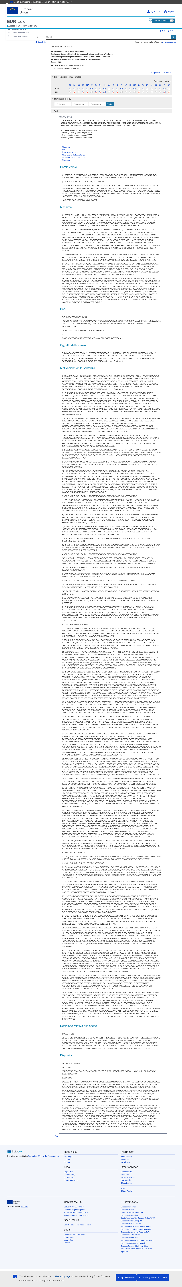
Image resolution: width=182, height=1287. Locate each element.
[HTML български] (70, 88)
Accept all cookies (126, 1277)
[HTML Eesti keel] (91, 88)
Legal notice (68, 1172)
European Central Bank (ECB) (131, 1221)
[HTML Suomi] (164, 88)
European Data (126, 1172)
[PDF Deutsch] (87, 92)
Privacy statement (71, 1180)
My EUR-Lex (156, 12)
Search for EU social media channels (78, 1225)
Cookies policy (69, 1175)
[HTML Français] (104, 88)
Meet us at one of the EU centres (76, 1215)
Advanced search (169, 42)
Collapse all (167, 73)
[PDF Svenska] (169, 92)
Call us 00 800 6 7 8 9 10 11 (74, 1207)
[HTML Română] (151, 88)
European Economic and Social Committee (137, 1229)
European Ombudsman (129, 1238)
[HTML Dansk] (83, 88)
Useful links (125, 1162)
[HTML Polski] (143, 88)
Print (171, 31)
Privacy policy (69, 1237)
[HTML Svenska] (169, 88)
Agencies (124, 1252)
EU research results (128, 1177)
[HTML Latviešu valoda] (122, 88)
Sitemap (67, 1162)
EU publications (126, 1183)
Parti (64, 149)
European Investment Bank (131, 1235)
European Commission (129, 1215)
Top (56, 1136)
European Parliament (128, 1207)
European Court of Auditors (131, 1224)
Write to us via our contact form (76, 1212)
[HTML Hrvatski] (113, 88)
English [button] (171, 12)
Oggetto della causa (70, 152)
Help (163, 31)
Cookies (67, 1243)
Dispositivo (66, 160)
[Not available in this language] (109, 88)
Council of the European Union (132, 1212)
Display (109, 104)
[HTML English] (100, 88)
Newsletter (125, 1159)
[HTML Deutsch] (87, 88)
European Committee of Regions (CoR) (135, 1232)
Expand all (156, 73)
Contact (67, 1159)
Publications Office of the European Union (43, 1156)
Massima (66, 147)
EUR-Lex (16, 21)
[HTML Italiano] (117, 88)
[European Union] (13, 1202)
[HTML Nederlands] (139, 88)
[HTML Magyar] (130, 88)
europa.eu (24, 1206)
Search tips (41, 42)
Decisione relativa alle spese (74, 157)
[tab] (111, 77)
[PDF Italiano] (117, 92)
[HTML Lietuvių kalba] (126, 88)
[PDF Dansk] (83, 92)
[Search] (173, 37)
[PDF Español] (74, 92)
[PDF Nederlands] (139, 92)
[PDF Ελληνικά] (96, 92)
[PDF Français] (104, 92)
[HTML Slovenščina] (160, 88)
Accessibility (69, 1177)
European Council (127, 1210)
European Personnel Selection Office (134, 1246)
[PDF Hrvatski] (113, 92)
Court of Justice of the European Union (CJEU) (138, 1218)
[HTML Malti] (134, 88)
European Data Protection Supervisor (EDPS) (137, 1240)
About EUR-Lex (126, 1157)
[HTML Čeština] (79, 88)
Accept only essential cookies (153, 1277)
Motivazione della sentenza (73, 155)
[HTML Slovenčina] (156, 88)
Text (56, 111)
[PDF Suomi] (164, 92)
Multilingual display (62, 99)
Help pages (68, 1157)
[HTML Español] (74, 88)
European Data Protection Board (133, 1243)
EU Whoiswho (126, 1180)
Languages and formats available (68, 77)
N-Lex (123, 1188)
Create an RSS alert (20, 36)
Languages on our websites (74, 1234)
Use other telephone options (74, 1210)
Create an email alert (20, 33)
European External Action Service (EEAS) (136, 1226)
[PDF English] (100, 92)
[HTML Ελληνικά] (96, 88)
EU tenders (125, 1175)
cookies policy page (61, 1276)
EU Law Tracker (127, 1191)
